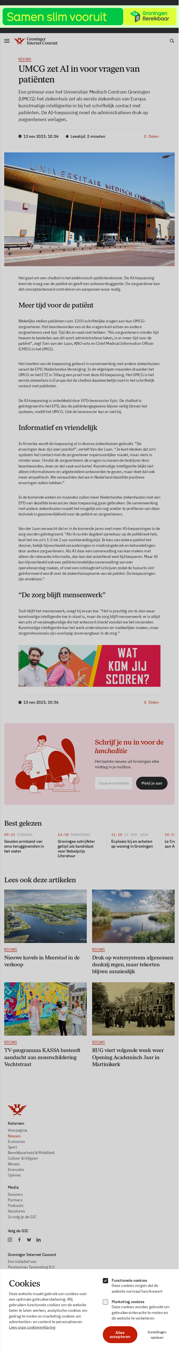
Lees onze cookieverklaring (32, 1327)
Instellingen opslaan (157, 1335)
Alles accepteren (120, 1334)
